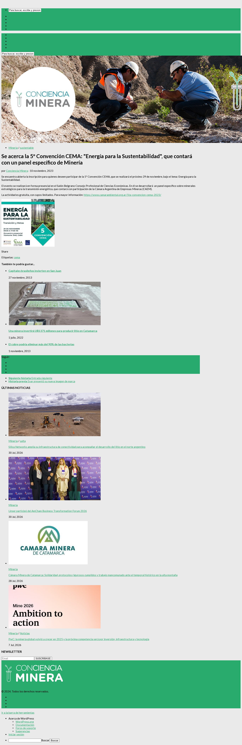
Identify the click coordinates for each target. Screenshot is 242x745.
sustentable (27, 147)
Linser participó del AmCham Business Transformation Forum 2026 (48, 510)
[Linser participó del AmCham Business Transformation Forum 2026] (55, 499)
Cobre (12, 22)
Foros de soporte (26, 728)
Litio (11, 25)
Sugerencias (23, 731)
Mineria (13, 147)
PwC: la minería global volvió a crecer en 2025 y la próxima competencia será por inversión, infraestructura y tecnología (79, 639)
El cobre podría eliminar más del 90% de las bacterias (41, 344)
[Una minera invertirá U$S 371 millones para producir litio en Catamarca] (55, 324)
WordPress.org (25, 721)
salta (23, 441)
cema (17, 257)
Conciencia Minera (17, 170)
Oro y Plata (15, 19)
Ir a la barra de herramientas (17, 712)
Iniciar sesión (16, 734)
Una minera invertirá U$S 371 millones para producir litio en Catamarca (53, 330)
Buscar (45, 740)
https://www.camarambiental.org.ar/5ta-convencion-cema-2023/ (122, 194)
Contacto (14, 29)
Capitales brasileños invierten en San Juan (35, 270)
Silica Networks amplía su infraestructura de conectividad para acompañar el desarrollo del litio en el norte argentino (77, 446)
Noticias (25, 633)
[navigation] (121, 729)
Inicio (12, 16)
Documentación (25, 724)
